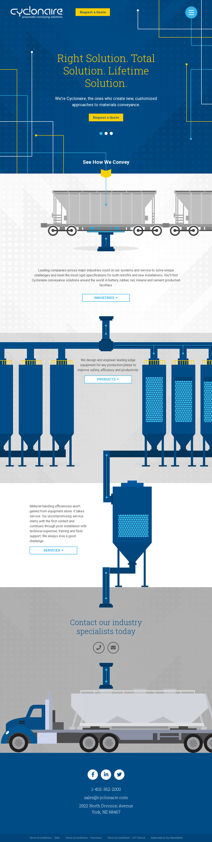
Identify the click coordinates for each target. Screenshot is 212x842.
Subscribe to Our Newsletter (167, 831)
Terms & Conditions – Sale (44, 831)
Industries (104, 291)
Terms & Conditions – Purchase (83, 831)
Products (106, 373)
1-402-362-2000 (106, 783)
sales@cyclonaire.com (106, 791)
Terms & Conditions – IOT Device (126, 831)
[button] (100, 127)
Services (51, 544)
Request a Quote (93, 12)
